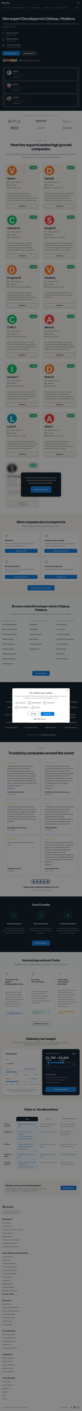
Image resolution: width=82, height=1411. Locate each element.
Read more (55, 698)
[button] (41, 719)
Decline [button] (33, 714)
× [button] (67, 690)
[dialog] (41, 705)
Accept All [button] (47, 714)
